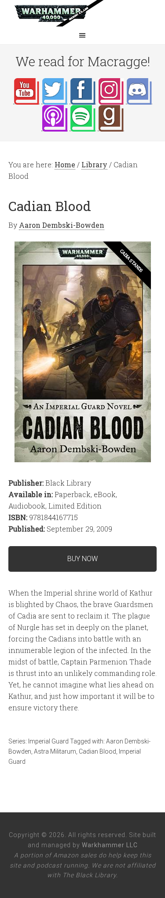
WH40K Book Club (82, 13)
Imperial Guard (48, 741)
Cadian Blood (97, 751)
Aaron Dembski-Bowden (61, 225)
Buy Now (82, 559)
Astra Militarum (55, 751)
